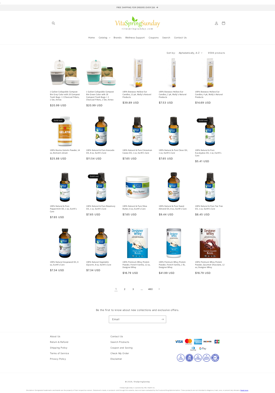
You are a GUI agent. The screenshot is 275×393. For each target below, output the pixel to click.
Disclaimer (116, 358)
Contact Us (116, 336)
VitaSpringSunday (142, 382)
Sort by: (171, 52)
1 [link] (116, 289)
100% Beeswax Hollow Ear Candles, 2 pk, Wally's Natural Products (173, 94)
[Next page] (158, 288)
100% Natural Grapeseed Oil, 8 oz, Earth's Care (64, 263)
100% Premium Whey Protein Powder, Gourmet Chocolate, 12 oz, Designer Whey (209, 265)
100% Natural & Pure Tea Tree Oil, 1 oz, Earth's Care (209, 207)
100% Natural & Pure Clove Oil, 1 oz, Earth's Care (173, 151)
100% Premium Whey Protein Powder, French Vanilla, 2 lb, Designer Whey (172, 265)
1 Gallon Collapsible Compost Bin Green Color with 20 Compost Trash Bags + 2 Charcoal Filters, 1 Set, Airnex (100, 95)
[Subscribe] (162, 319)
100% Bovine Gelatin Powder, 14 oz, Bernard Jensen (65, 151)
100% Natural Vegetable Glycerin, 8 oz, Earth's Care (98, 263)
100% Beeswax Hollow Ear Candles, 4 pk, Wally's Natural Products (209, 94)
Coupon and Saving (121, 347)
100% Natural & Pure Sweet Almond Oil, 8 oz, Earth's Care (173, 207)
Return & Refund (59, 342)
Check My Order (119, 353)
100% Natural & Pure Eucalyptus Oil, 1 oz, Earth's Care (208, 153)
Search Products (119, 342)
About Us (55, 336)
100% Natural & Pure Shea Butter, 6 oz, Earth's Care (135, 207)
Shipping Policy (58, 347)
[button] (53, 23)
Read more (244, 390)
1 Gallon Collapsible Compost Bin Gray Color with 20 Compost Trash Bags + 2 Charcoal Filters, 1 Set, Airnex (65, 95)
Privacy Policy (58, 358)
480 (150, 289)
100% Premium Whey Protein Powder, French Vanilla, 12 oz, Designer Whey (136, 265)
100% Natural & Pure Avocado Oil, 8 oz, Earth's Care (100, 151)
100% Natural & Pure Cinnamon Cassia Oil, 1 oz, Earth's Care (137, 151)
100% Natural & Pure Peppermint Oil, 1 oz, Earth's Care (63, 209)
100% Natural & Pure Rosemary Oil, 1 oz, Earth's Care (100, 207)
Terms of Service (59, 353)
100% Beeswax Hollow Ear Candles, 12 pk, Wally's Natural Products (137, 94)
